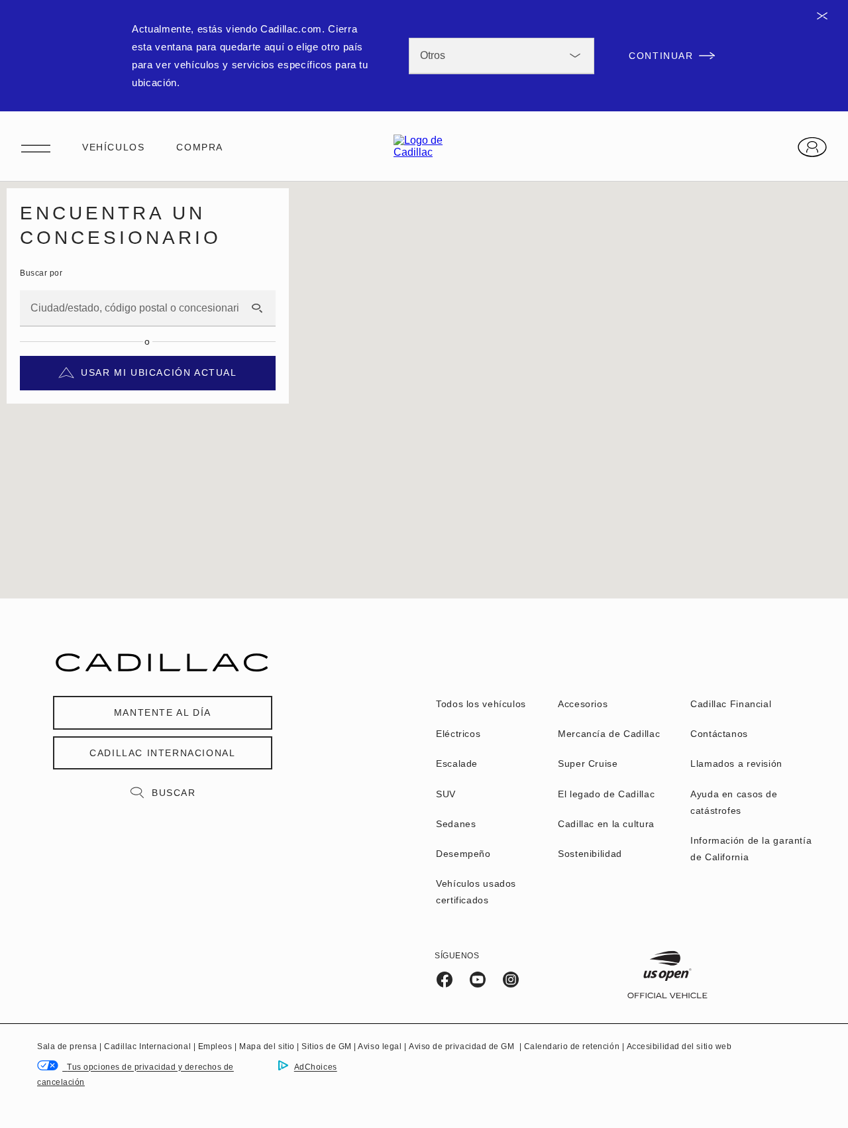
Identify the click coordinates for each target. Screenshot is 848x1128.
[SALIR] (827, 16)
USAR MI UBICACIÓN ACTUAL (159, 372)
